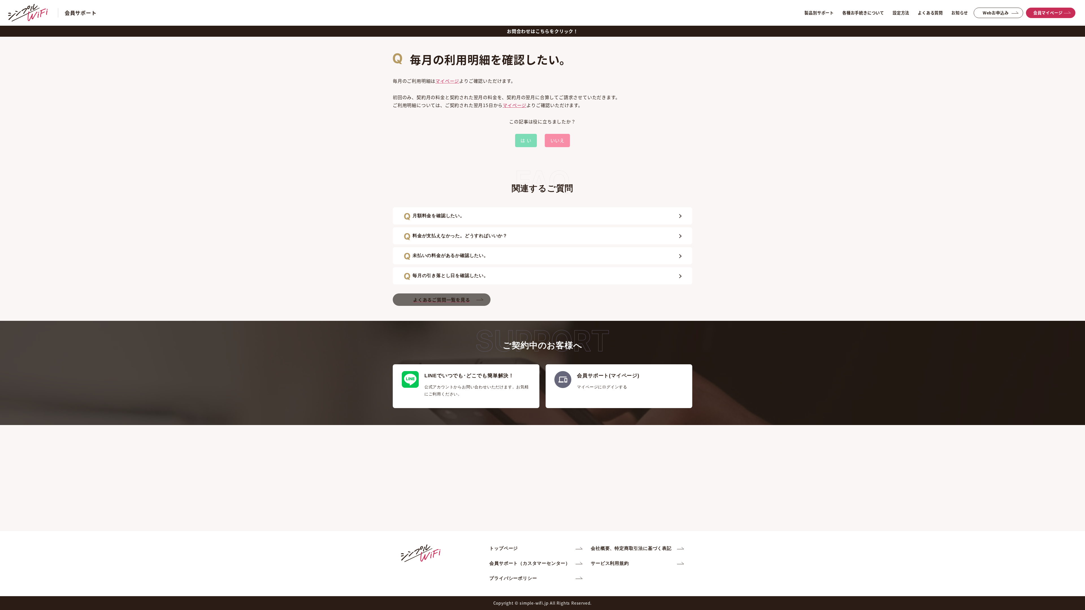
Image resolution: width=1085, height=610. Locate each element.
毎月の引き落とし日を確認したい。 (451, 275)
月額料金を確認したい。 (439, 215)
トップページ (503, 548)
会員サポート (81, 12)
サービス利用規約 (610, 563)
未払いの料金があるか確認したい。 (451, 255)
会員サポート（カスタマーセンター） (529, 563)
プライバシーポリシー (513, 578)
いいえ (557, 140)
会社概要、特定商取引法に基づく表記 (631, 548)
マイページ (447, 80)
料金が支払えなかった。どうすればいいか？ (460, 235)
